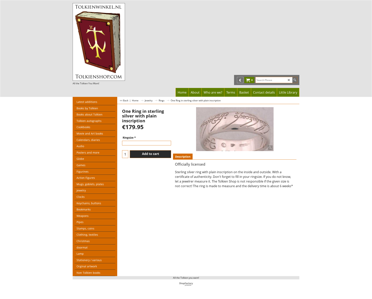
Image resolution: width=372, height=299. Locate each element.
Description (182, 156)
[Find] (294, 80)
